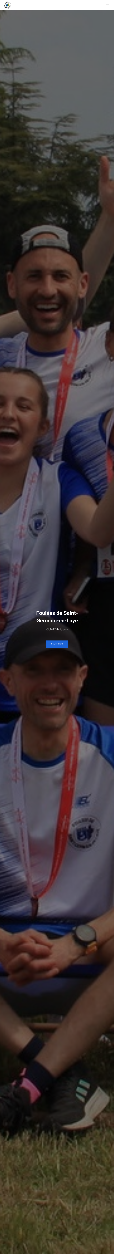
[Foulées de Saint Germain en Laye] (8, 5)
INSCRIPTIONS (57, 644)
